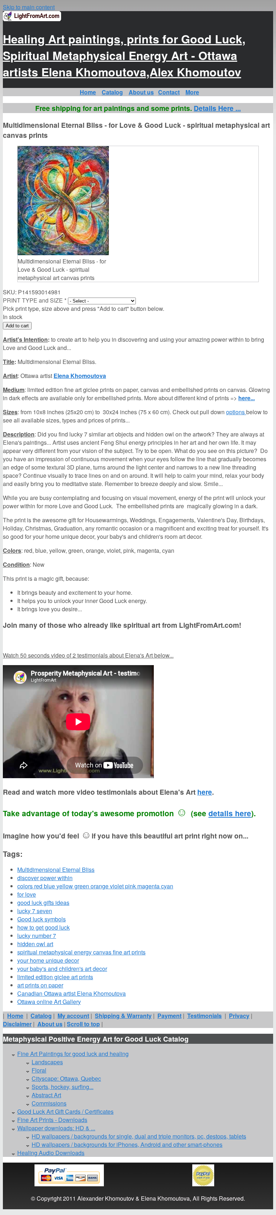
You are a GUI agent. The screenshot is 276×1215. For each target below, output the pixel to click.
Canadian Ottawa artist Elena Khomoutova (71, 993)
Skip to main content (29, 7)
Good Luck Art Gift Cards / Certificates (65, 1111)
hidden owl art (35, 944)
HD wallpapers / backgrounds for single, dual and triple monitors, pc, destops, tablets (139, 1136)
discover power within (45, 878)
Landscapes (47, 1062)
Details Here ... (217, 108)
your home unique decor (48, 960)
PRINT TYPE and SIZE (34, 300)
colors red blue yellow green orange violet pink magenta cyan (95, 886)
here (204, 792)
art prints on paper (40, 985)
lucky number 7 (36, 935)
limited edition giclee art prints (55, 977)
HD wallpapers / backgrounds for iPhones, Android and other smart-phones (127, 1144)
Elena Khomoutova (80, 375)
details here (229, 813)
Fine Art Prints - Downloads (52, 1120)
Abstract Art (46, 1095)
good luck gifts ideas (43, 902)
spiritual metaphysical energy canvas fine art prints (81, 952)
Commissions (49, 1103)
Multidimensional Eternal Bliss (56, 869)
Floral (39, 1070)
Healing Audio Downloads (50, 1153)
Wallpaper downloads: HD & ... (56, 1128)
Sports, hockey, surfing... (62, 1087)
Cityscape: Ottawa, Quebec (66, 1078)
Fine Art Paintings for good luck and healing (73, 1054)
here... (246, 398)
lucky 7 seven (34, 911)
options (236, 412)
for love (26, 894)
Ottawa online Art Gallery (49, 1001)
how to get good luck (43, 927)
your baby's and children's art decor (62, 968)
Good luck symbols (41, 919)
